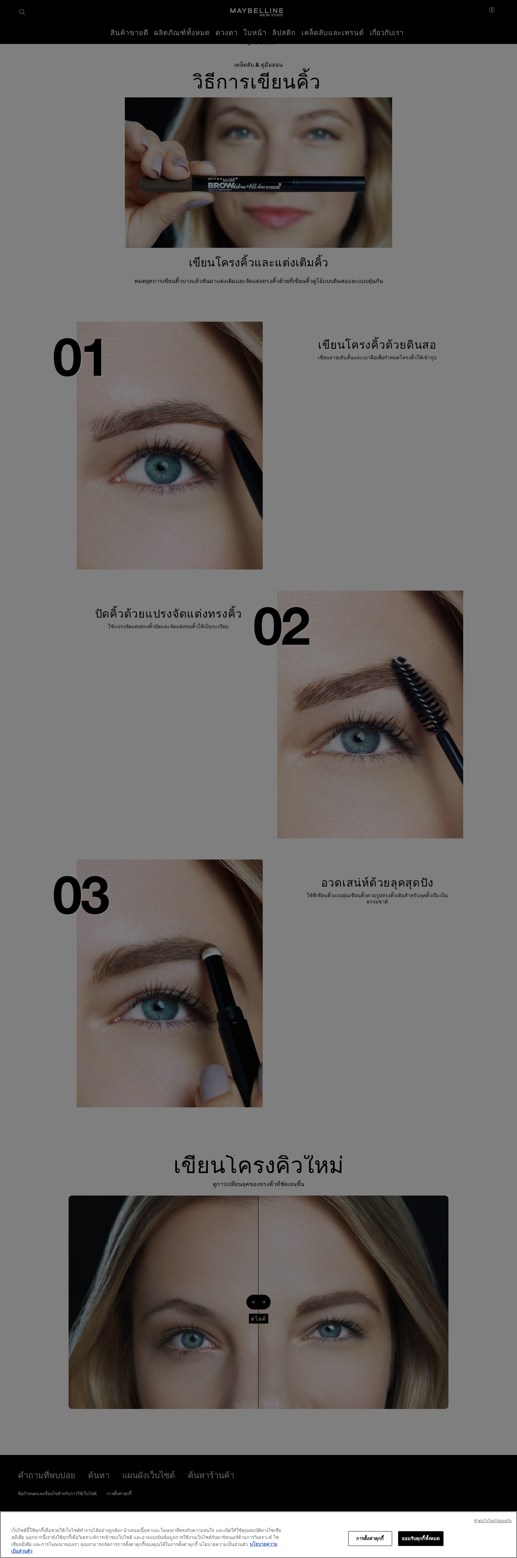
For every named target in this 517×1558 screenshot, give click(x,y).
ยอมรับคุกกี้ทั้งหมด (421, 1538)
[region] (258, 1534)
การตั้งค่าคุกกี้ (370, 1538)
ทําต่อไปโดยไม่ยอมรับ (493, 1520)
